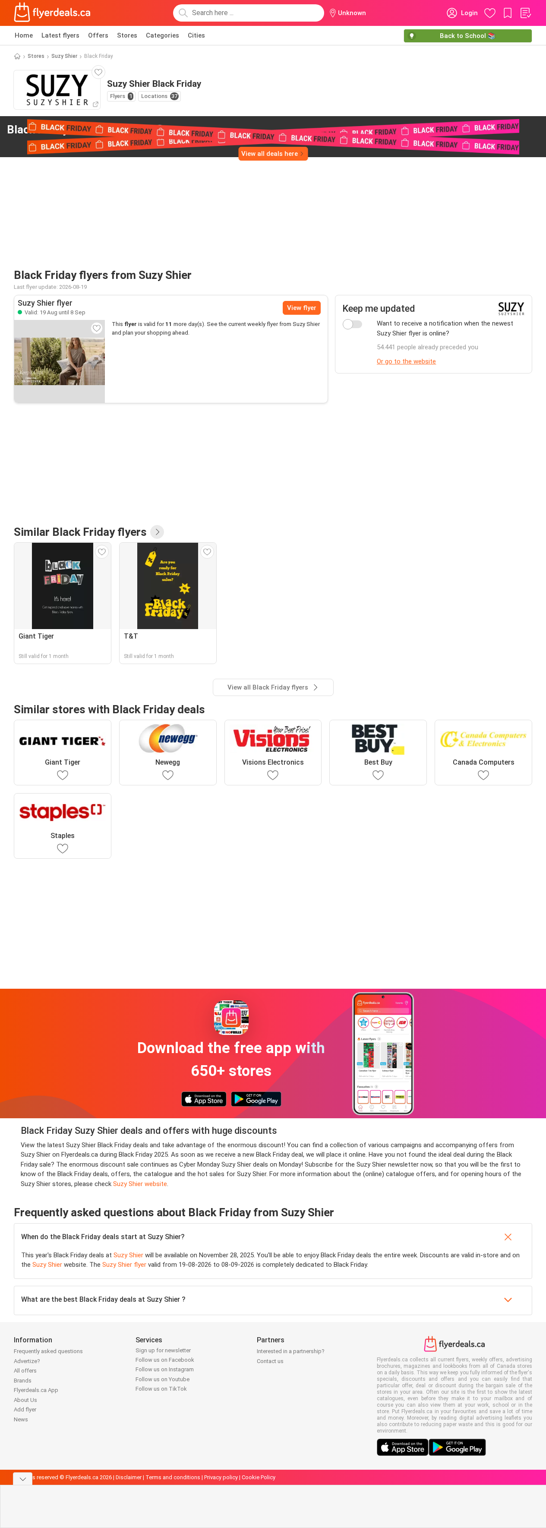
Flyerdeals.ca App (36, 1390)
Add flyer (25, 1409)
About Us (25, 1400)
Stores (127, 35)
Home (24, 35)
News (21, 1419)
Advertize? (27, 1361)
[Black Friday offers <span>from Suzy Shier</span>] (160, 130)
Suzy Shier (64, 56)
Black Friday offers (79, 129)
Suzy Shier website (140, 1184)
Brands (23, 1380)
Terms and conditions (172, 1477)
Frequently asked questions (48, 1351)
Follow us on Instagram (165, 1369)
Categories (162, 35)
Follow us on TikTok (161, 1389)
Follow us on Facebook (165, 1360)
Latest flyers (60, 35)
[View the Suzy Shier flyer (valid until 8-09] (59, 361)
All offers (25, 1370)
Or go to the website (406, 361)
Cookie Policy (258, 1477)
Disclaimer (129, 1477)
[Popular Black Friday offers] (157, 532)
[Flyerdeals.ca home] (52, 13)
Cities (196, 35)
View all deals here (269, 154)
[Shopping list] (525, 13)
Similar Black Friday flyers (80, 531)
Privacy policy (221, 1477)
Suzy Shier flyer (124, 1265)
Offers (98, 35)
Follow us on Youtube (162, 1379)
